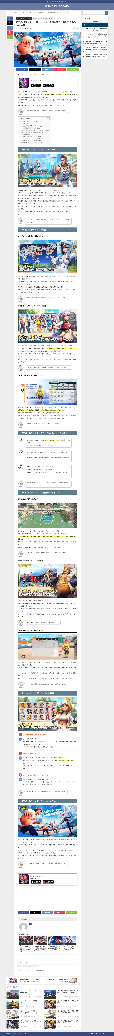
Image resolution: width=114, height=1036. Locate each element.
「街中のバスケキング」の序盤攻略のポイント (32, 132)
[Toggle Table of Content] (47, 118)
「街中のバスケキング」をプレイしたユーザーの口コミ (34, 130)
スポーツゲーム (38, 18)
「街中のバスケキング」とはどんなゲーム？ (31, 121)
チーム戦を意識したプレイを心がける (32, 136)
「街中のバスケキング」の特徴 (28, 123)
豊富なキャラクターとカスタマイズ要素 (32, 126)
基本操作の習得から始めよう (30, 134)
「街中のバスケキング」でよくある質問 (30, 140)
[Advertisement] (47, 898)
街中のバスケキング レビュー (24, 18)
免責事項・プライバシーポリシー (14, 1033)
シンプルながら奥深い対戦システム (31, 125)
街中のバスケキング (49, 18)
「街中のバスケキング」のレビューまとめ (31, 142)
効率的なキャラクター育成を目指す (31, 138)
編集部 (77, 28)
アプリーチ (38, 81)
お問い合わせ (26, 1033)
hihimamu (104, 49)
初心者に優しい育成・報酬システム (31, 128)
